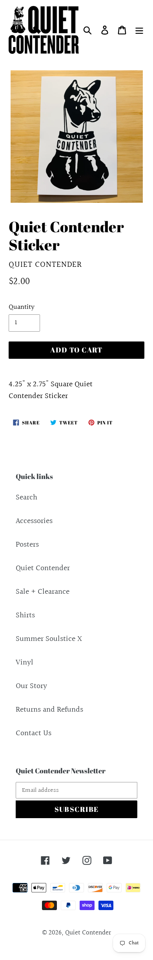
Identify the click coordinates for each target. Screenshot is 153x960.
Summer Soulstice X (49, 639)
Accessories (34, 521)
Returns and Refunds (49, 709)
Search (26, 497)
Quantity (22, 307)
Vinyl (24, 662)
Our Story (31, 686)
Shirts (25, 615)
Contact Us (33, 733)
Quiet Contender (43, 568)
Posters (27, 544)
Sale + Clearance (42, 592)
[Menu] (139, 30)
